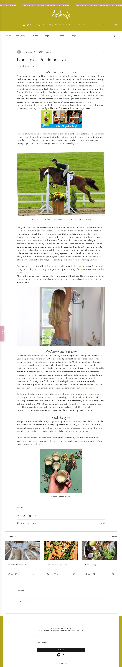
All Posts (8, 36)
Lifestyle (35, 36)
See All (114, 536)
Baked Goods (59, 36)
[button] (115, 25)
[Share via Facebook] (18, 515)
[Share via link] (35, 515)
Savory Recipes (21, 36)
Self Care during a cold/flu (58, 564)
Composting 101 (92, 564)
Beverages (72, 36)
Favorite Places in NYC (18, 564)
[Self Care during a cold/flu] (61, 550)
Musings (46, 36)
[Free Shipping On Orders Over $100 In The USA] (61, 5)
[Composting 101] (99, 550)
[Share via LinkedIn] (30, 515)
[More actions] (103, 52)
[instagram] (63, 654)
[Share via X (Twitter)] (24, 515)
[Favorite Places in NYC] (22, 550)
